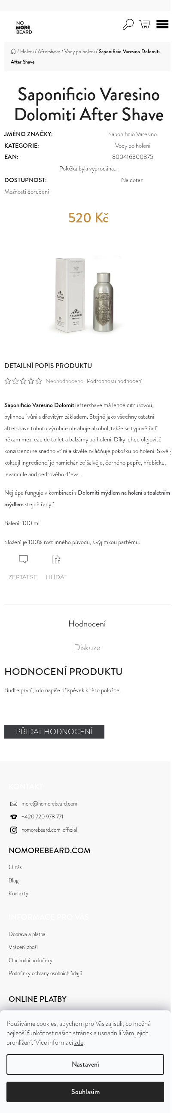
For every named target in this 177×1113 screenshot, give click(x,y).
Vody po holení (132, 145)
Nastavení (85, 1064)
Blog (13, 880)
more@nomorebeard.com (49, 804)
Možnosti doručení (26, 191)
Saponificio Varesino (132, 134)
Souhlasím (85, 1092)
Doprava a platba (27, 934)
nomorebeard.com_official (49, 830)
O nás (15, 867)
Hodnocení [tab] (87, 624)
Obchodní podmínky (30, 960)
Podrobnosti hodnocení (115, 381)
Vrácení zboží (23, 947)
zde (78, 1042)
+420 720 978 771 (42, 816)
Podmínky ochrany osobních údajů (45, 973)
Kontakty (18, 893)
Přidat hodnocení (54, 731)
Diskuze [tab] (87, 647)
